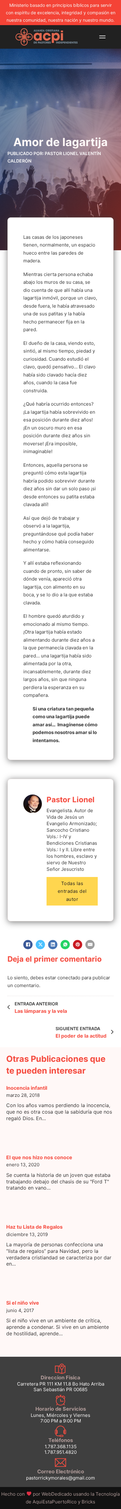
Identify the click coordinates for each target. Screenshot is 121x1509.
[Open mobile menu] (102, 36)
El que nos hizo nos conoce (39, 1157)
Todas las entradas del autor (72, 891)
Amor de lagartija (60, 142)
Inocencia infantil (26, 1088)
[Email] (90, 944)
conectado (68, 978)
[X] (40, 944)
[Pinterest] (77, 944)
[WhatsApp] (65, 944)
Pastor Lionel (71, 799)
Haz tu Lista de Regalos (34, 1227)
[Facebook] (28, 944)
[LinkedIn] (52, 944)
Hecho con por (37, 1494)
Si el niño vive (22, 1303)
